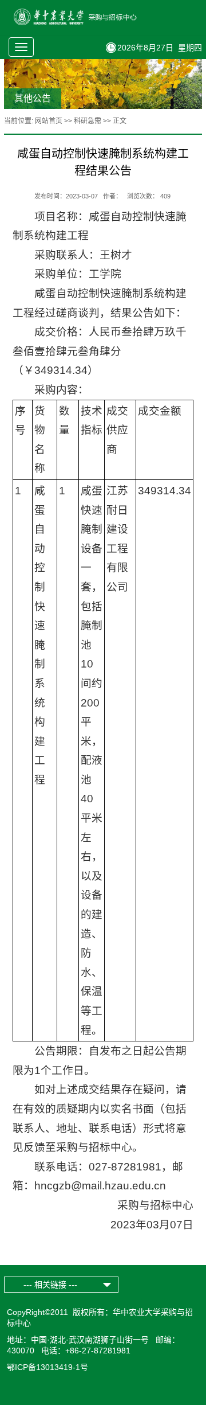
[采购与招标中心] (88, 22)
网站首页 (48, 121)
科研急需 (87, 121)
